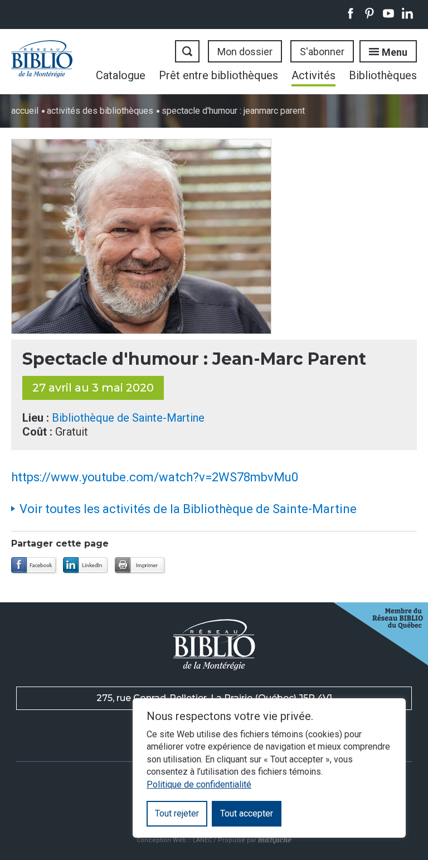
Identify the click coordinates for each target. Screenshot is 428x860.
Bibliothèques (383, 75)
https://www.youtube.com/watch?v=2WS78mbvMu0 (154, 477)
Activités (313, 75)
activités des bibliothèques (100, 110)
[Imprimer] (140, 565)
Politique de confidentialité (199, 784)
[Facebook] (34, 565)
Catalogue (120, 75)
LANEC (202, 840)
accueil (24, 110)
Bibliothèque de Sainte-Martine (128, 417)
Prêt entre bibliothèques (218, 75)
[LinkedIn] (86, 565)
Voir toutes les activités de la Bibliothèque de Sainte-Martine (188, 509)
